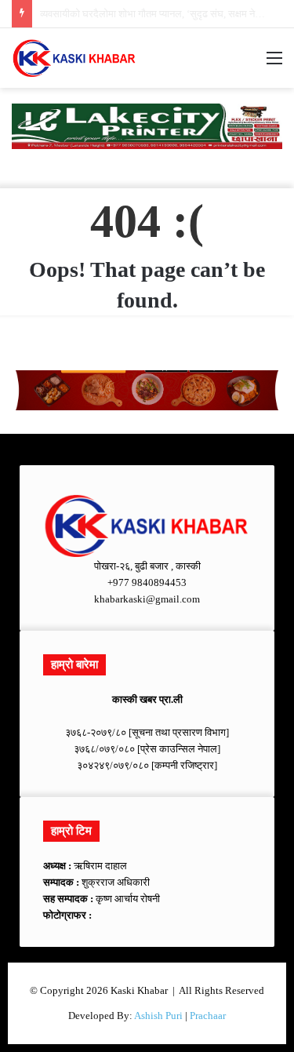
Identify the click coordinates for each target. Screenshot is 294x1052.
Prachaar (208, 1015)
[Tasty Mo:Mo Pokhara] (147, 125)
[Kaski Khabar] (74, 58)
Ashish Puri (158, 1015)
